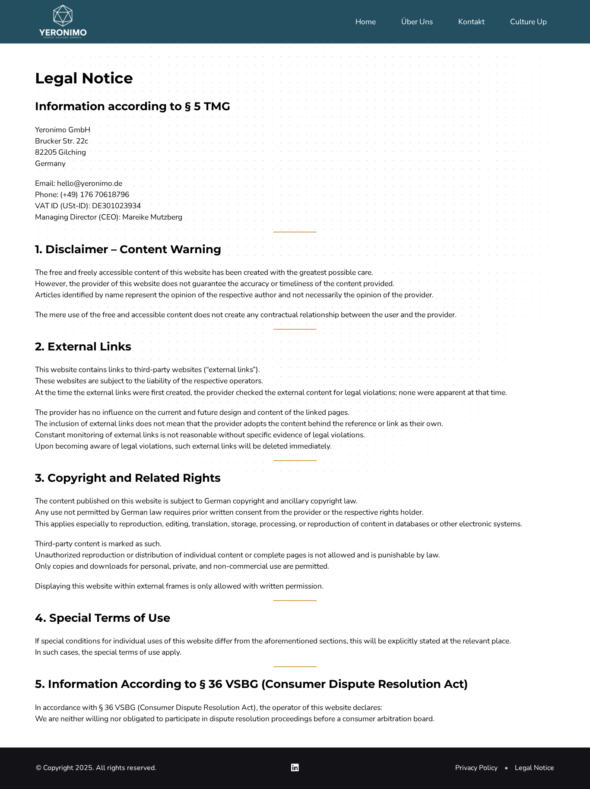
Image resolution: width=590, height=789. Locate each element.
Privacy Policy (476, 768)
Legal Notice (534, 768)
